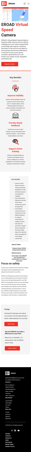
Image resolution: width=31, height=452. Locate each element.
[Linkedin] (15, 430)
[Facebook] (12, 430)
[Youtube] (18, 430)
